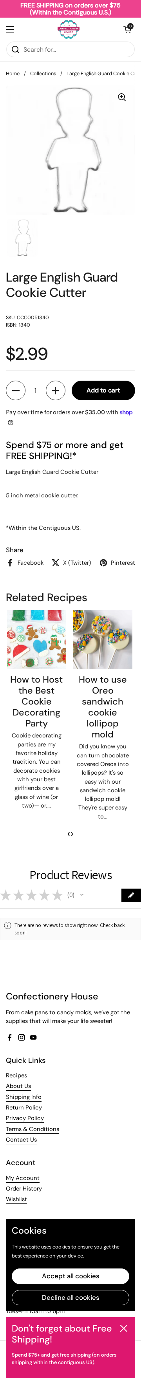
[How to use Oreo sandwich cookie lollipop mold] (102, 639)
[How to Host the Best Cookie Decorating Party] (36, 639)
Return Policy (24, 1107)
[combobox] (70, 49)
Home (13, 73)
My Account (23, 1178)
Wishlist (16, 1199)
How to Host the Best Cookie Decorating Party (36, 701)
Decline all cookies (70, 1297)
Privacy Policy (25, 1118)
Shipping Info (24, 1097)
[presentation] (68, 834)
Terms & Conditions (32, 1129)
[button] (127, 29)
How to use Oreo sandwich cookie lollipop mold (103, 707)
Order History (24, 1188)
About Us (18, 1086)
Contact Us (21, 1140)
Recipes (16, 1075)
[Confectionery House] (69, 29)
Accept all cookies (70, 1276)
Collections (43, 73)
